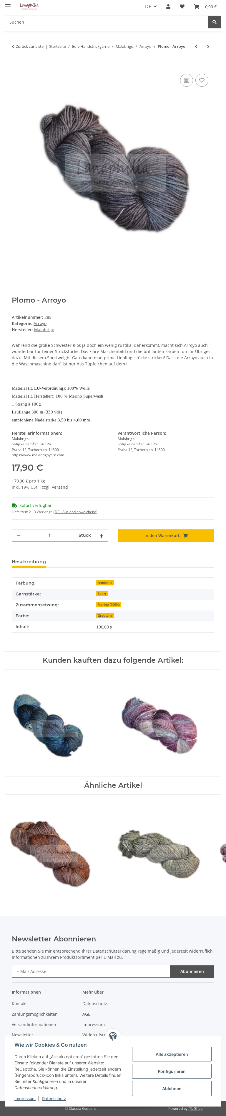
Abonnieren (192, 971)
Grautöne (105, 615)
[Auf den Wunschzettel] (201, 80)
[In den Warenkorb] (16, 66)
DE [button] (148, 6)
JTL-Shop (195, 1108)
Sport (102, 594)
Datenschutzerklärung (115, 951)
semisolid (105, 583)
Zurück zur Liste (30, 46)
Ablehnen (172, 1088)
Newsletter (22, 1035)
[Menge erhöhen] (101, 535)
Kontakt (19, 1003)
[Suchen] (214, 22)
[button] (168, 6)
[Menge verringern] (18, 535)
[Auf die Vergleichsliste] (186, 80)
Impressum (25, 1098)
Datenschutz (54, 1098)
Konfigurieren (172, 1071)
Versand (60, 487)
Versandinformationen (34, 1024)
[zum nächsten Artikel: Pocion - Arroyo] (208, 46)
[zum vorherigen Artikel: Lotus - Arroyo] (196, 46)
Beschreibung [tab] (29, 561)
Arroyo (40, 323)
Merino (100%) (108, 605)
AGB (86, 1014)
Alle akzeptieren (172, 1054)
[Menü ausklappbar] (8, 3)
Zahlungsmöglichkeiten (35, 1014)
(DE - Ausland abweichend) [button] (75, 511)
